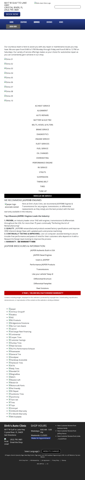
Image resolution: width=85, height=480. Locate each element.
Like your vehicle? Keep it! (42, 274)
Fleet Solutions (42, 288)
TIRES (42, 186)
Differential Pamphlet (42, 283)
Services (37, 22)
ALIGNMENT (42, 110)
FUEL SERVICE (42, 148)
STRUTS (42, 172)
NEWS (61, 22)
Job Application (46, 460)
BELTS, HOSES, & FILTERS (42, 125)
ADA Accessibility (34, 460)
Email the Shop (16, 442)
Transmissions (42, 269)
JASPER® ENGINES (32, 200)
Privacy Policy (55, 460)
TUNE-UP (43, 191)
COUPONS (23, 22)
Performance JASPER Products (42, 264)
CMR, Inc (64, 455)
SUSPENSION (42, 177)
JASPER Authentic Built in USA (42, 250)
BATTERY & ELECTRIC (43, 120)
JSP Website (71, 455)
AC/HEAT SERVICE (42, 106)
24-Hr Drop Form (23, 460)
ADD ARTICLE (40, 464)
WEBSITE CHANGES (51, 451)
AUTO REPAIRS (42, 115)
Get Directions (10, 435)
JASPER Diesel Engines (42, 255)
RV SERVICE (42, 167)
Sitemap (64, 460)
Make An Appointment (40, 438)
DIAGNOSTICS (42, 134)
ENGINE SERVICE (42, 139)
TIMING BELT (42, 181)
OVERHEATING (42, 158)
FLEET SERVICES (42, 144)
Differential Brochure (42, 279)
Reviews (49, 22)
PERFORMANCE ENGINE (42, 163)
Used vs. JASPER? (42, 260)
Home (11, 22)
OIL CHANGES (42, 153)
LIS (47, 464)
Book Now (12, 14)
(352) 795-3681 (11, 9)
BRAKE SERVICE (42, 129)
